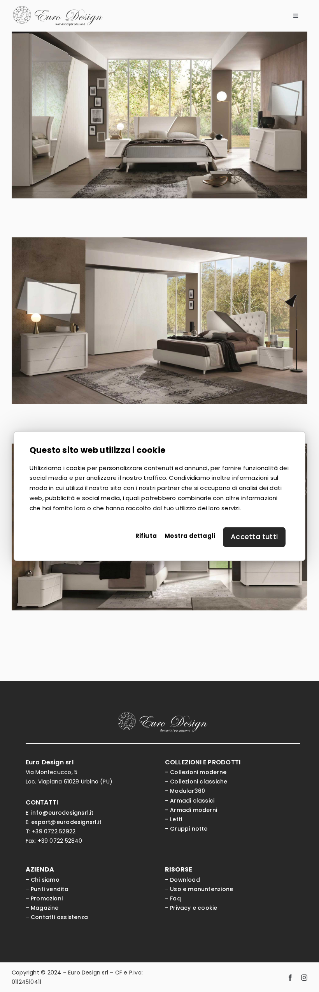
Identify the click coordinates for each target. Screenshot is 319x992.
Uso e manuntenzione (201, 889)
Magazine (45, 908)
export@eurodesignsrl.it (66, 822)
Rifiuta (146, 536)
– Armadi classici (190, 801)
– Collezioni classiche (196, 781)
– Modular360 (185, 791)
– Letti (173, 819)
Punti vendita (49, 889)
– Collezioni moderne (195, 772)
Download (185, 880)
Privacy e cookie (193, 908)
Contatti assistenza (59, 917)
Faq (175, 898)
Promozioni (47, 898)
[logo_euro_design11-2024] (58, 8)
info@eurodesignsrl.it (62, 813)
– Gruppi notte (186, 829)
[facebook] (290, 977)
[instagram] (304, 977)
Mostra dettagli (190, 536)
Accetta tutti (254, 536)
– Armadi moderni (191, 810)
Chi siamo (45, 880)
